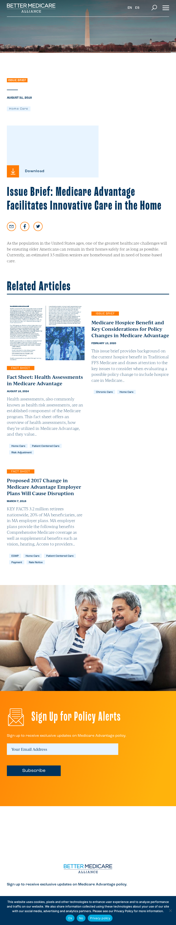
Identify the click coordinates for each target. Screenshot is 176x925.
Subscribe (33, 770)
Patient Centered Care (45, 446)
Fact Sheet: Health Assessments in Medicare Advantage (45, 380)
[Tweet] (38, 226)
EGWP (15, 556)
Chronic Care (104, 392)
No (81, 918)
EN (130, 8)
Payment (16, 562)
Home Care (18, 108)
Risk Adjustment (21, 452)
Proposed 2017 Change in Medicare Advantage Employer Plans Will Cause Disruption (44, 486)
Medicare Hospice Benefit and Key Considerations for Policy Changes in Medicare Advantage (130, 328)
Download (34, 171)
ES (137, 8)
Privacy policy (100, 918)
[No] (170, 910)
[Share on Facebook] (24, 226)
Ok (70, 918)
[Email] (11, 226)
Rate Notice (36, 562)
